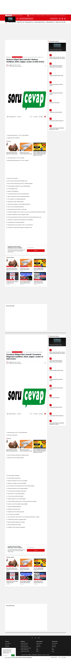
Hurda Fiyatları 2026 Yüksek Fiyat (56, 120)
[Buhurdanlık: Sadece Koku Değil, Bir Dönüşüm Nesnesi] (12, 149)
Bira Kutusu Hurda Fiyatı (54, 102)
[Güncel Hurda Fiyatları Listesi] (57, 47)
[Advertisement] (31, 7)
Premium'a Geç (54, 18)
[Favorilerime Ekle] (45, 116)
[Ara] (60, 19)
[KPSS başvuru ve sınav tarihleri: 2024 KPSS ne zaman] (26, 149)
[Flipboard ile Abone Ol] (19, 117)
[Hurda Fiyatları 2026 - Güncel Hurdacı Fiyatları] (10, 19)
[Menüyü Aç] (17, 19)
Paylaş (64, 657)
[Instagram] (39, 638)
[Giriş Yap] (65, 19)
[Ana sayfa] (6, 22)
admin (10, 65)
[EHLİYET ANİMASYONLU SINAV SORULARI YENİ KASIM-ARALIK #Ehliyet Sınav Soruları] (39, 149)
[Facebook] (32, 638)
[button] (62, 19)
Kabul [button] (13, 655)
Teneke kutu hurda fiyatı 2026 (56, 112)
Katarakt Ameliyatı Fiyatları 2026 (56, 75)
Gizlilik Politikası (5, 655)
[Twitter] (35, 638)
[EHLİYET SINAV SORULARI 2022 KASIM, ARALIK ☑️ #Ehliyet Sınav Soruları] (26, 278)
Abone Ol (36, 250)
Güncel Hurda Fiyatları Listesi (56, 49)
